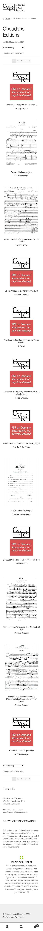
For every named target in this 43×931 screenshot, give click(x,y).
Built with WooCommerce (13, 917)
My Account (7, 927)
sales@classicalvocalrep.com (15, 812)
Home (7, 18)
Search (21, 927)
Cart (33, 925)
